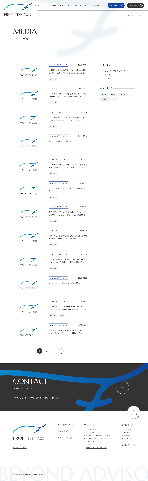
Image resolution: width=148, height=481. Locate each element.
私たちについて (40, 5)
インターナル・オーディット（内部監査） (99, 435)
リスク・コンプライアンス (94, 442)
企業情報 (53, 5)
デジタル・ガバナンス (93, 429)
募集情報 (127, 435)
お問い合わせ (127, 445)
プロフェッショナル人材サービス (96, 448)
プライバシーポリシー (20, 448)
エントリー (127, 438)
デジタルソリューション (93, 445)
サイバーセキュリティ (93, 432)
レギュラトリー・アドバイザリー (96, 438)
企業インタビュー (79, 5)
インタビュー (128, 429)
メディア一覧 (95, 5)
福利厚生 (127, 432)
